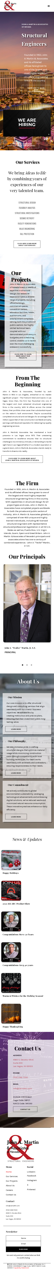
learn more (16, 729)
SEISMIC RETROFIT (27, 218)
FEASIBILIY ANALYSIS (27, 207)
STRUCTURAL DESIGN (27, 202)
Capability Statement (21, 1268)
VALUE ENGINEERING (27, 228)
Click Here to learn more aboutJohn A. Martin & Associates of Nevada (22, 459)
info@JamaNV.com (13, 1206)
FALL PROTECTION (27, 234)
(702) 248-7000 (20, 1077)
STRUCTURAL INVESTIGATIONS (27, 213)
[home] (10, 5)
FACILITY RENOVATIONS (27, 223)
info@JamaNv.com (22, 1088)
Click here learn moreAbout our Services (27, 244)
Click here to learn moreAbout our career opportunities (21, 145)
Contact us (25, 1109)
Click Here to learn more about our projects (23, 356)
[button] (49, 5)
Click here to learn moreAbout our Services (36, 90)
